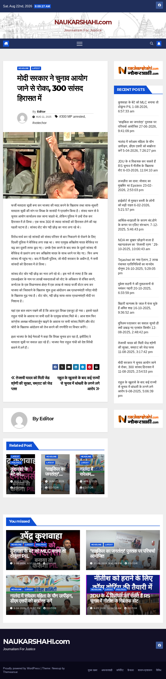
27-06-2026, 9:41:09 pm (108, 563)
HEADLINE (23, 68)
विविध (158, 670)
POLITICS (16, 463)
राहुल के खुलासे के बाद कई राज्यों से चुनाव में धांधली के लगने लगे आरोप (78, 383)
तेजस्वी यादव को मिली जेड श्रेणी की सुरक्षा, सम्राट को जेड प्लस (31, 383)
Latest (36, 68)
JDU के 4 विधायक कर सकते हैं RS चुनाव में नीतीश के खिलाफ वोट (137, 166)
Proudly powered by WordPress (22, 668)
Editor (41, 111)
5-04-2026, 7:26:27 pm (27, 608)
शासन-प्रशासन (145, 670)
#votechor (39, 123)
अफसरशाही (106, 670)
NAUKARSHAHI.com (83, 22)
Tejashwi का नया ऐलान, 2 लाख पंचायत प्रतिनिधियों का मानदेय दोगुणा (138, 264)
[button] (151, 43)
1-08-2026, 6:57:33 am (27, 563)
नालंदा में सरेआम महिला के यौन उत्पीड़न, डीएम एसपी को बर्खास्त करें (136, 146)
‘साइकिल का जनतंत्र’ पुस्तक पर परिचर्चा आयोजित (122, 553)
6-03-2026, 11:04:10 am (108, 608)
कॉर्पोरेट (119, 670)
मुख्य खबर (92, 670)
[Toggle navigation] (79, 43)
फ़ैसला (131, 670)
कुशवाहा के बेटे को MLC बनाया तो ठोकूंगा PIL (38, 553)
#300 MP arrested (72, 116)
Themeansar (10, 672)
